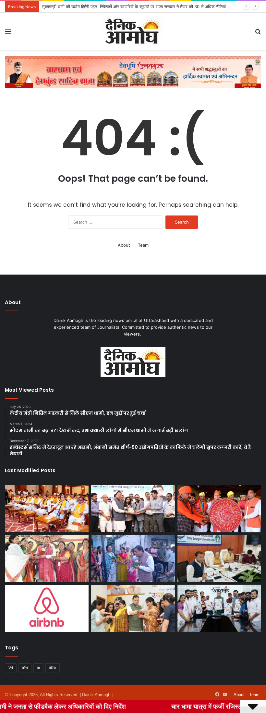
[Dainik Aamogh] (133, 31)
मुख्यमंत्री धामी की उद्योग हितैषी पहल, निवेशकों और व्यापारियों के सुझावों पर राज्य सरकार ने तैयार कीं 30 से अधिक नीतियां (134, 6)
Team (143, 245)
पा (38, 667)
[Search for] (258, 33)
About (124, 245)
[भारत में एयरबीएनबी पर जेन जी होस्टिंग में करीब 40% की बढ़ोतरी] (47, 608)
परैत (25, 667)
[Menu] (8, 33)
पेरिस (52, 667)
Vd (10, 667)
